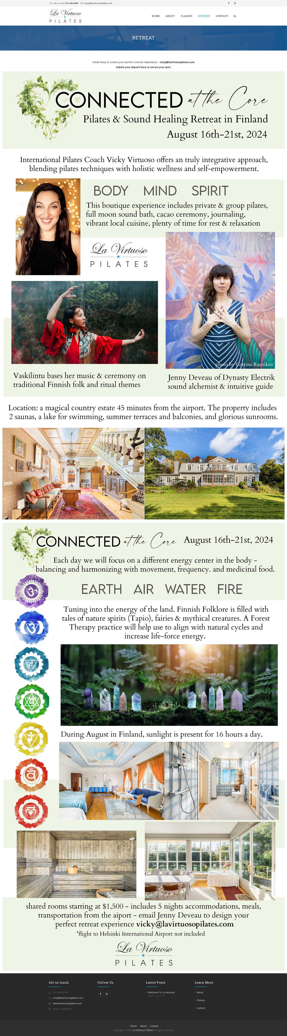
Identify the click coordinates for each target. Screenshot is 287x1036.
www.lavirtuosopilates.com (67, 1003)
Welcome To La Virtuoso (161, 992)
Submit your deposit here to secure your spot (143, 67)
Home (156, 16)
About (170, 16)
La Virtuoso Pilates (143, 1030)
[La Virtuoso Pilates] (65, 16)
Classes (186, 16)
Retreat (204, 16)
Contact (222, 16)
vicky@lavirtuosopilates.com (98, 3)
